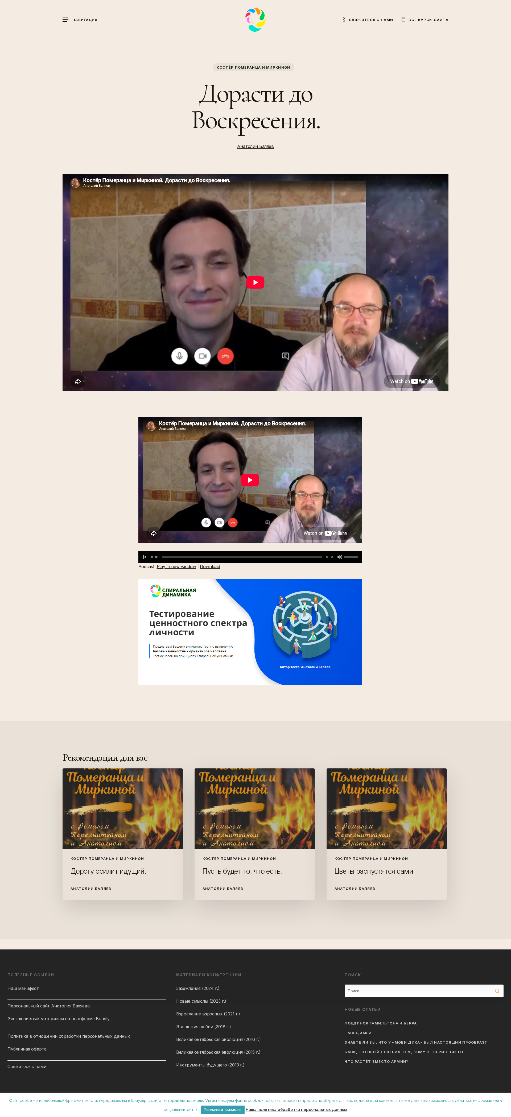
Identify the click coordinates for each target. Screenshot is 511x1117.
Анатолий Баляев (255, 146)
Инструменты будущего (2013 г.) (210, 1065)
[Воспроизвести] (145, 557)
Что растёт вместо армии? (376, 1061)
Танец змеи (358, 1033)
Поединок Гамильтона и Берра (381, 1023)
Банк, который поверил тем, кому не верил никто (404, 1052)
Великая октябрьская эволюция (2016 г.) (218, 1039)
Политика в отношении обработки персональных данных (68, 1036)
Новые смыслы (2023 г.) (201, 1001)
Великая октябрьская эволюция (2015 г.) (218, 1052)
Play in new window (176, 566)
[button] (80, 20)
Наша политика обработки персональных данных (296, 1109)
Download (210, 566)
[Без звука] (339, 557)
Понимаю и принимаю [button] (222, 1109)
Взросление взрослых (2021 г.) (208, 1013)
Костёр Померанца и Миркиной (253, 67)
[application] (250, 557)
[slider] (351, 555)
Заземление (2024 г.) (198, 988)
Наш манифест (23, 988)
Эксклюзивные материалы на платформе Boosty (58, 1018)
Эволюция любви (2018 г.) (203, 1026)
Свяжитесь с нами (26, 1066)
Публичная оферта (26, 1049)
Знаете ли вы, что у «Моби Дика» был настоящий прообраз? (416, 1042)
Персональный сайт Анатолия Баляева (48, 1005)
